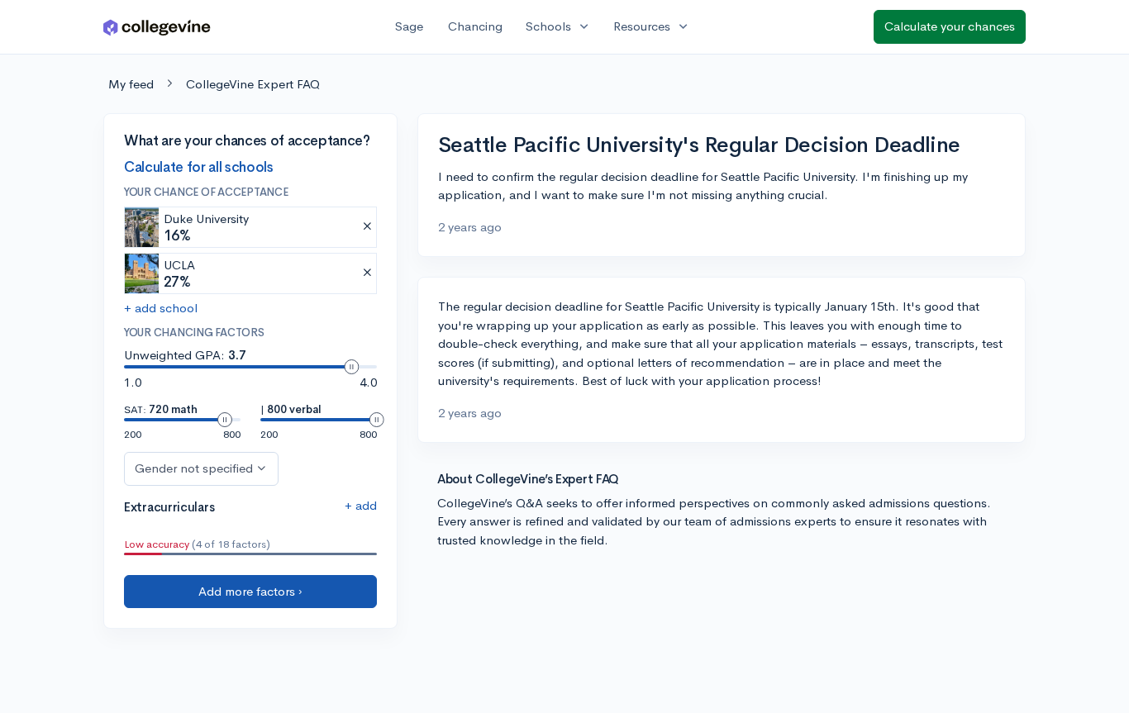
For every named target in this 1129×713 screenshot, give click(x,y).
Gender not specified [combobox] (194, 468)
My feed (131, 84)
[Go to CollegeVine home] (157, 26)
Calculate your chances (949, 26)
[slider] (351, 366)
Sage (409, 26)
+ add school (161, 308)
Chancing (475, 26)
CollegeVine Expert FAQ (253, 84)
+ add (361, 505)
